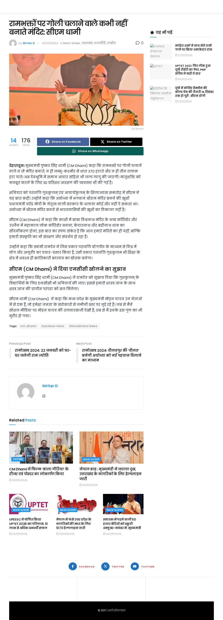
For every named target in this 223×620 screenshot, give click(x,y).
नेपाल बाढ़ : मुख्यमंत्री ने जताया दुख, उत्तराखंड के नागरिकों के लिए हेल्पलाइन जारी (110, 474)
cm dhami (28, 326)
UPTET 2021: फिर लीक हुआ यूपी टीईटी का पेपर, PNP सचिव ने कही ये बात (193, 70)
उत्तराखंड (87, 43)
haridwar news (53, 326)
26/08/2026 (19, 480)
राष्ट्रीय (111, 43)
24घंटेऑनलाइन (116, 610)
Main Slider (71, 43)
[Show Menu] (212, 6)
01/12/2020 (184, 101)
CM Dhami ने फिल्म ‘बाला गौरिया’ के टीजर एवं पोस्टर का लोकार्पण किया (38, 471)
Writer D (29, 43)
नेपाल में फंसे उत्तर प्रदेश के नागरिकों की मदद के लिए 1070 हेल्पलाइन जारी (73, 523)
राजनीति (100, 43)
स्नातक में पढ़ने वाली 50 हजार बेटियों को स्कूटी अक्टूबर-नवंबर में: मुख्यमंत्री (122, 523)
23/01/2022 (184, 79)
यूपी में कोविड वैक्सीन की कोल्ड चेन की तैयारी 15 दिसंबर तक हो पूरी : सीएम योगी (194, 92)
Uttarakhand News (83, 326)
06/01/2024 (50, 43)
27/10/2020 (184, 55)
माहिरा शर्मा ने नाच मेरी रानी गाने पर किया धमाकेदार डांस (193, 48)
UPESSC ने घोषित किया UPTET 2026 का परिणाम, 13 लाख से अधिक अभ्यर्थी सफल (28, 523)
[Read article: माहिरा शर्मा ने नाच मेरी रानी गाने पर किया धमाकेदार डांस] (161, 52)
